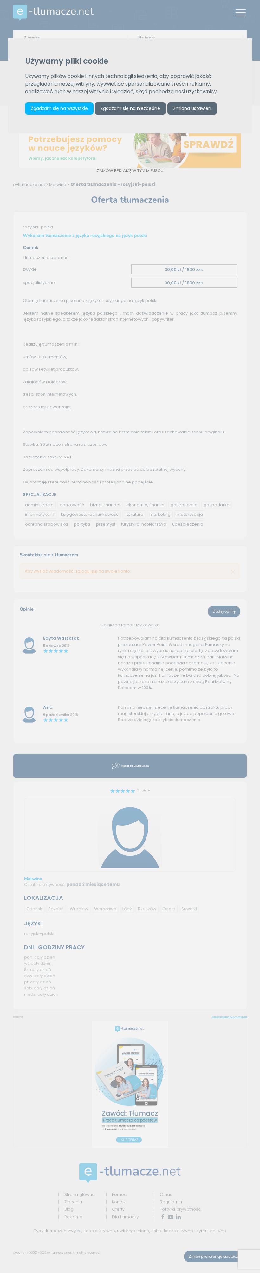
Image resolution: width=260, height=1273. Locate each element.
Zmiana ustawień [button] (192, 108)
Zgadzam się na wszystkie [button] (59, 108)
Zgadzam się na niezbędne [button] (130, 108)
